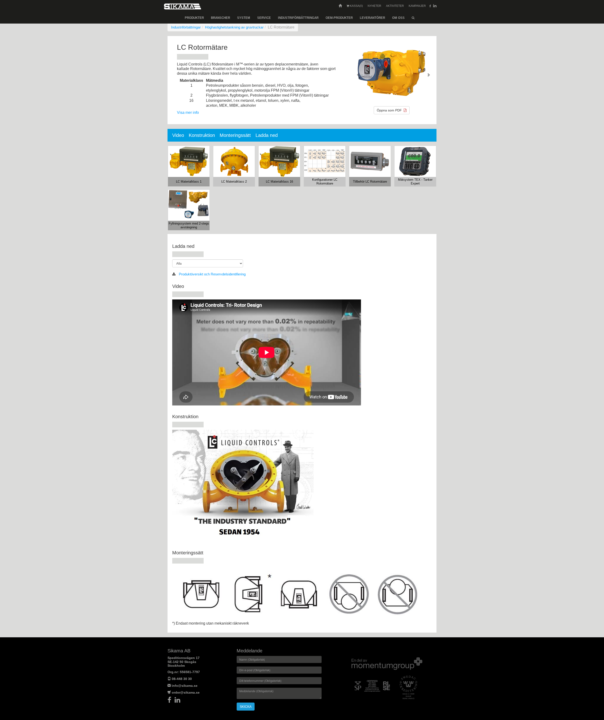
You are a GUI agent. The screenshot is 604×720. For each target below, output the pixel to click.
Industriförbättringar (298, 18)
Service (264, 18)
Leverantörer (372, 18)
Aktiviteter (395, 6)
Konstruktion (202, 135)
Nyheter (374, 6)
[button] (356, 73)
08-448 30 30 (182, 679)
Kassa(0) (356, 6)
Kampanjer (417, 6)
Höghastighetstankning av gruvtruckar (234, 27)
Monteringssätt (235, 135)
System (243, 18)
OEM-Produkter (339, 18)
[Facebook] (171, 701)
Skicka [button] (246, 706)
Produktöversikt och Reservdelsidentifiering (212, 274)
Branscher (220, 18)
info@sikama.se (184, 685)
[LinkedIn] (179, 701)
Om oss (398, 18)
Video (178, 135)
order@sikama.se (186, 692)
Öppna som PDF (390, 110)
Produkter (194, 18)
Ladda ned (267, 135)
